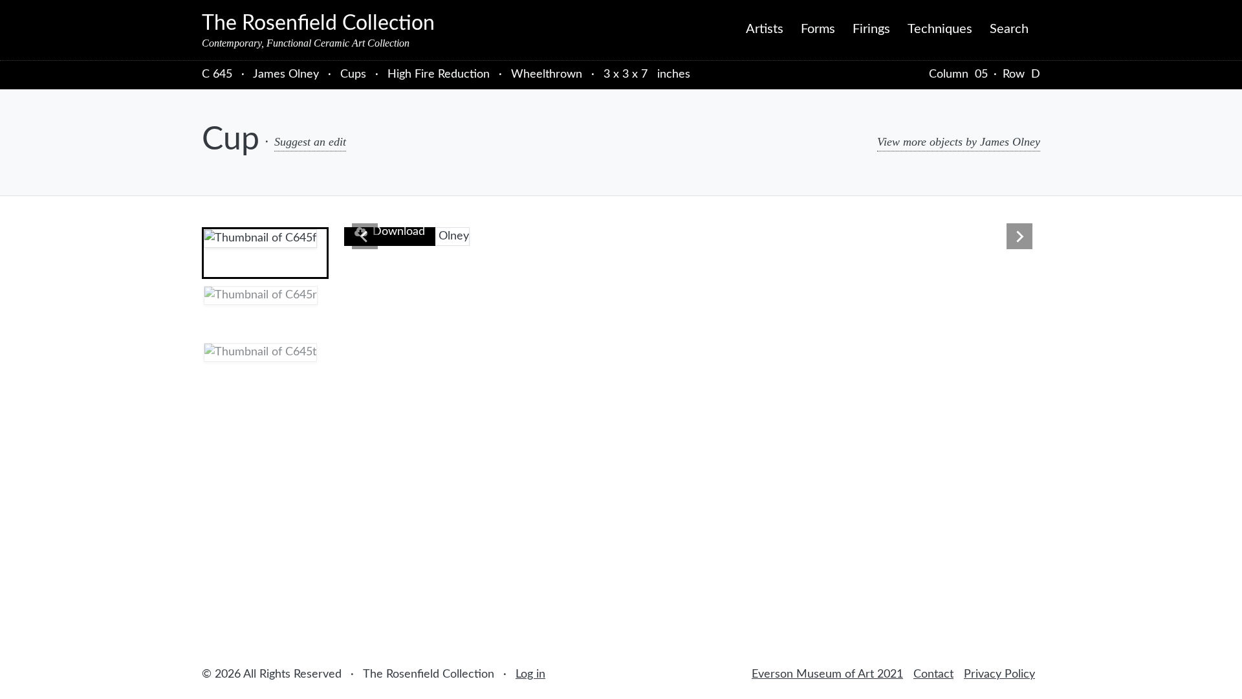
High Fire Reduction (438, 74)
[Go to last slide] (365, 236)
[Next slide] (1019, 236)
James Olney (287, 74)
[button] (265, 253)
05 (981, 74)
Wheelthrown (546, 74)
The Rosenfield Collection (318, 23)
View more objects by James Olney (958, 141)
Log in (530, 674)
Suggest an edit (310, 141)
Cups (353, 74)
